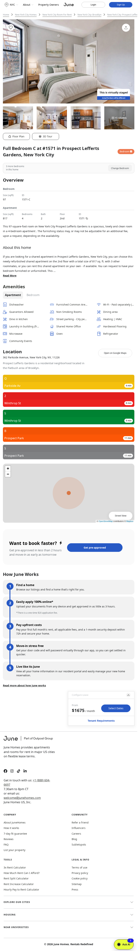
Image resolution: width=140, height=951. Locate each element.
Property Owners (48, 4)
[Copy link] (87, 218)
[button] (101, 695)
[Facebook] (5, 771)
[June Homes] (30, 740)
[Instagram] (12, 771)
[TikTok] (18, 771)
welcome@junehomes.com (22, 798)
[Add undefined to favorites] (10, 27)
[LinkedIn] (25, 771)
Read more (9, 275)
